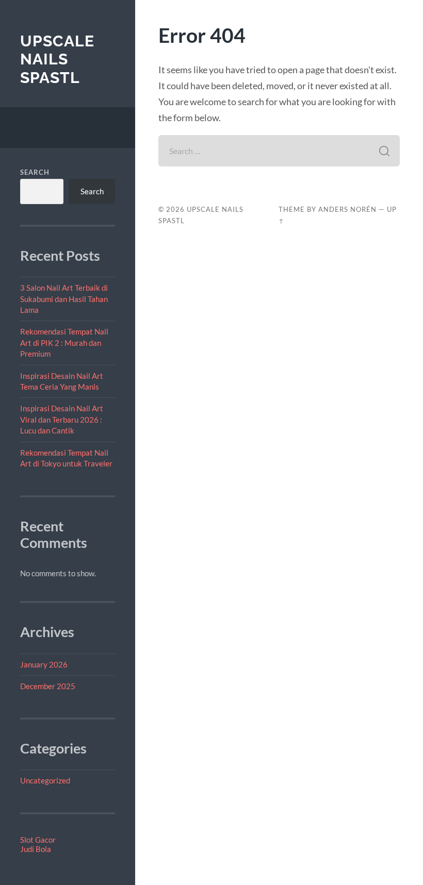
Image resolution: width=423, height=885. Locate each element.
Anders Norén (347, 209)
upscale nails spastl (57, 59)
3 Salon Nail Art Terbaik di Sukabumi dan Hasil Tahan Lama (64, 298)
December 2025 (47, 686)
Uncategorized (45, 780)
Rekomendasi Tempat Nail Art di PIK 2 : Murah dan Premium (64, 342)
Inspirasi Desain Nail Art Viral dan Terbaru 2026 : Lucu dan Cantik (61, 419)
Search (35, 172)
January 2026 (44, 664)
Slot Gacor (38, 839)
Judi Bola (35, 849)
